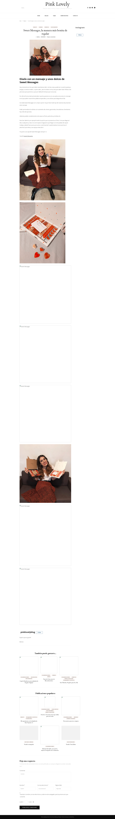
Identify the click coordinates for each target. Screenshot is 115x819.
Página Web (58, 785)
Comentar (22, 770)
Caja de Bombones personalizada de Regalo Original (29, 681)
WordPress (72, 817)
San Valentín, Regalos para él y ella (69, 682)
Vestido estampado (29, 744)
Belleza (46, 16)
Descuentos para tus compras (71, 721)
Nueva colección (69, 678)
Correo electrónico (42, 785)
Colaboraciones (25, 677)
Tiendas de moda (71, 718)
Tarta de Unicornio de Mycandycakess (49, 680)
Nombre (22, 785)
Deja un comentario (51, 37)
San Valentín (54, 27)
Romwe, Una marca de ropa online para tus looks (50, 715)
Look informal (49, 710)
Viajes (54, 16)
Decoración (34, 677)
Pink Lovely (57, 4)
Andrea (38, 37)
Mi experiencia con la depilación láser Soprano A (29, 721)
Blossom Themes (61, 817)
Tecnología (29, 718)
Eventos (47, 27)
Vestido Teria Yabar (71, 744)
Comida (41, 27)
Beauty (35, 27)
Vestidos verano (29, 742)
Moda (38, 16)
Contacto (75, 16)
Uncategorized (70, 742)
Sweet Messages (28, 136)
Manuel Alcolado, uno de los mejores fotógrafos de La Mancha (50, 749)
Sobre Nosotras (64, 16)
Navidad (76, 717)
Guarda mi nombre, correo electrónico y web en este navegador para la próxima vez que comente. (44, 795)
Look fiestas (55, 709)
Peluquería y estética (68, 680)
